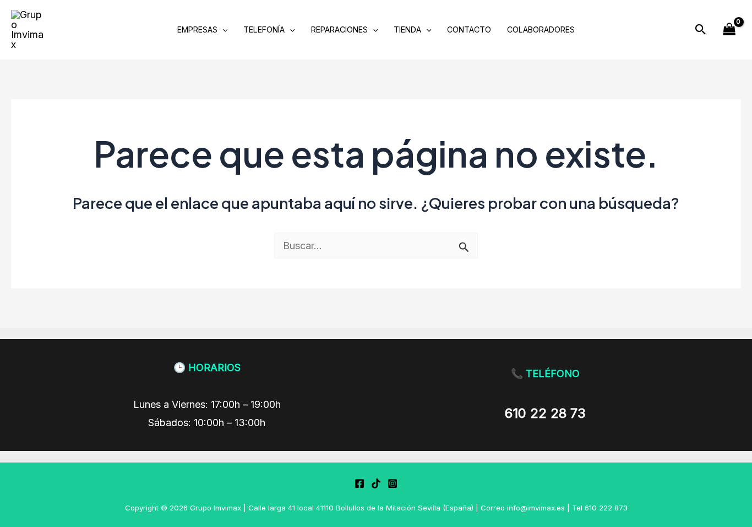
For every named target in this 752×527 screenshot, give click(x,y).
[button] (701, 29)
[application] (222, 29)
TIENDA (407, 29)
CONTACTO (469, 29)
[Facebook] (359, 483)
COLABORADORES (541, 29)
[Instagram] (392, 483)
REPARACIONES (339, 29)
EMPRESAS (197, 29)
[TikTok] (376, 483)
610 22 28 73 (545, 413)
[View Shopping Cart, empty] (729, 29)
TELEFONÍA (264, 29)
